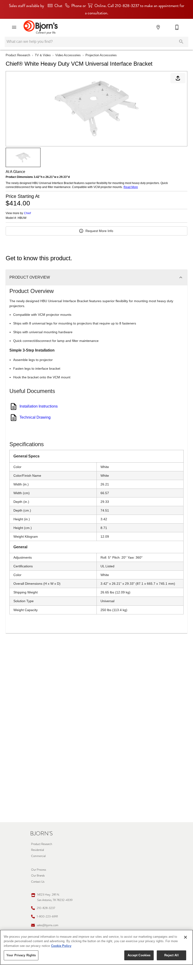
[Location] (158, 27)
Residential (37, 850)
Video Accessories (68, 55)
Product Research (18, 55)
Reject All (171, 955)
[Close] (185, 937)
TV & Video (43, 55)
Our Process (38, 870)
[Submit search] (181, 41)
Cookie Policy (61, 946)
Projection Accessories (101, 55)
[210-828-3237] (177, 27)
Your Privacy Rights (21, 955)
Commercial (38, 856)
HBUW (22, 218)
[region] (96, 947)
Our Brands (38, 875)
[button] (14, 27)
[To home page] (41, 27)
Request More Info (99, 231)
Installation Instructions (39, 406)
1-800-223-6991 (47, 916)
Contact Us (37, 882)
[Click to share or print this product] (177, 78)
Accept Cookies (139, 955)
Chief (27, 213)
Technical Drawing (35, 417)
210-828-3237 (46, 908)
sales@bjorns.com (47, 925)
